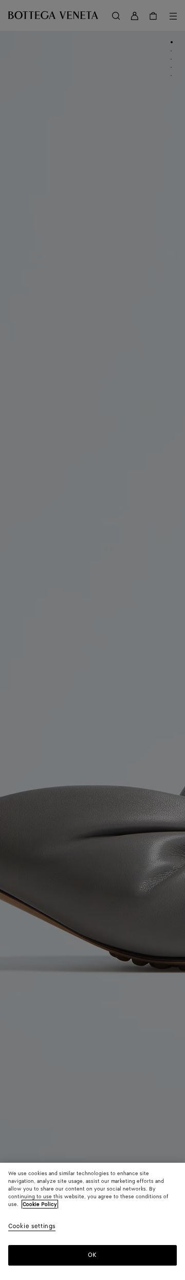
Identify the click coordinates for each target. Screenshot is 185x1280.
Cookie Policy (40, 1204)
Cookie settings (31, 1227)
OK (92, 1255)
